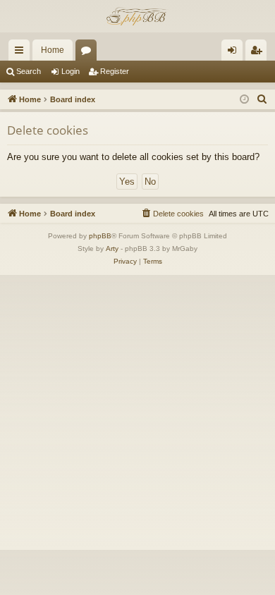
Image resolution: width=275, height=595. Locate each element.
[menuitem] (262, 99)
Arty (112, 248)
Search (28, 71)
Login (70, 71)
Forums (89, 53)
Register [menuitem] (259, 53)
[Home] (137, 16)
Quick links (22, 53)
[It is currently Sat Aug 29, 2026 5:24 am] (244, 100)
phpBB (100, 236)
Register (114, 71)
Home (52, 50)
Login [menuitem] (235, 53)
